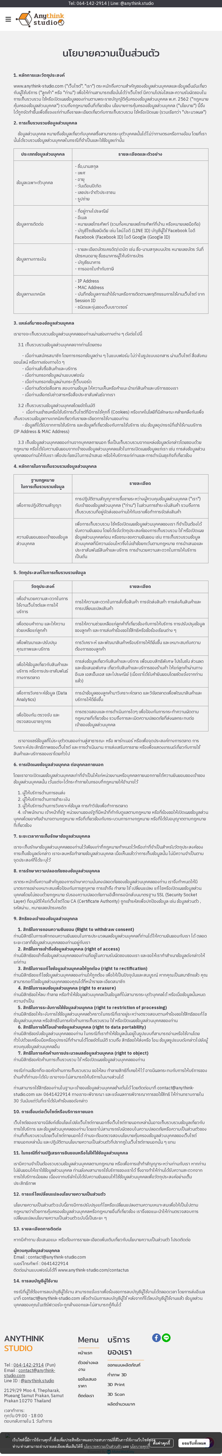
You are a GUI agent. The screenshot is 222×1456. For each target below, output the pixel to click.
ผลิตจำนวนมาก (121, 1404)
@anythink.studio (37, 1381)
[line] (166, 1337)
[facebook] (156, 1337)
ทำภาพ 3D (117, 1374)
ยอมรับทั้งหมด (194, 1443)
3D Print (116, 1384)
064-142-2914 (29, 1365)
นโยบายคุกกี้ (139, 1446)
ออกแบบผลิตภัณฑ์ (124, 1365)
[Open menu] (8, 19)
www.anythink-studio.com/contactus (93, 1270)
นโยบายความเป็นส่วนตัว (103, 1446)
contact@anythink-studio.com (29, 1373)
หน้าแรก (85, 1352)
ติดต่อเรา (86, 1395)
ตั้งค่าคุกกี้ (161, 1443)
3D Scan (116, 1394)
